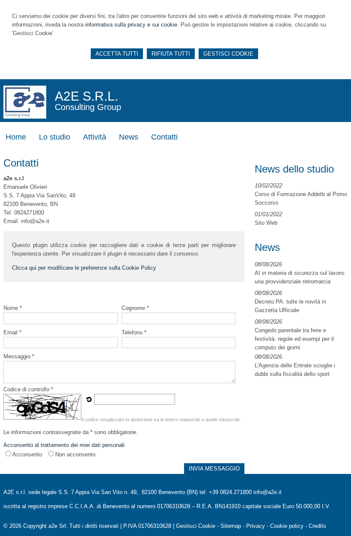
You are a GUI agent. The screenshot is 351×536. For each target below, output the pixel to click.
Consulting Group (88, 107)
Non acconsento (75, 454)
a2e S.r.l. (86, 96)
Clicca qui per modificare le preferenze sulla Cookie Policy (84, 268)
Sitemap (230, 526)
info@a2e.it (267, 492)
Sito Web (266, 223)
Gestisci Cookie (195, 526)
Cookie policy (286, 526)
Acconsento (27, 454)
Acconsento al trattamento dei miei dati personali (64, 445)
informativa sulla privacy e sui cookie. (132, 24)
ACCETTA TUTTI (116, 54)
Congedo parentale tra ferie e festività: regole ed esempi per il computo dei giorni (294, 339)
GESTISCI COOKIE (228, 54)
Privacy (255, 526)
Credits (317, 526)
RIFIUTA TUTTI (171, 54)
